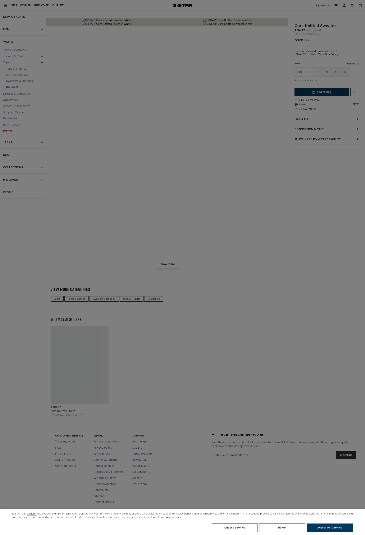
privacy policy (173, 517)
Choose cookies (234, 527)
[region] (182, 522)
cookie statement (149, 517)
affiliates (32, 513)
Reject (282, 527)
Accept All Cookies (329, 527)
